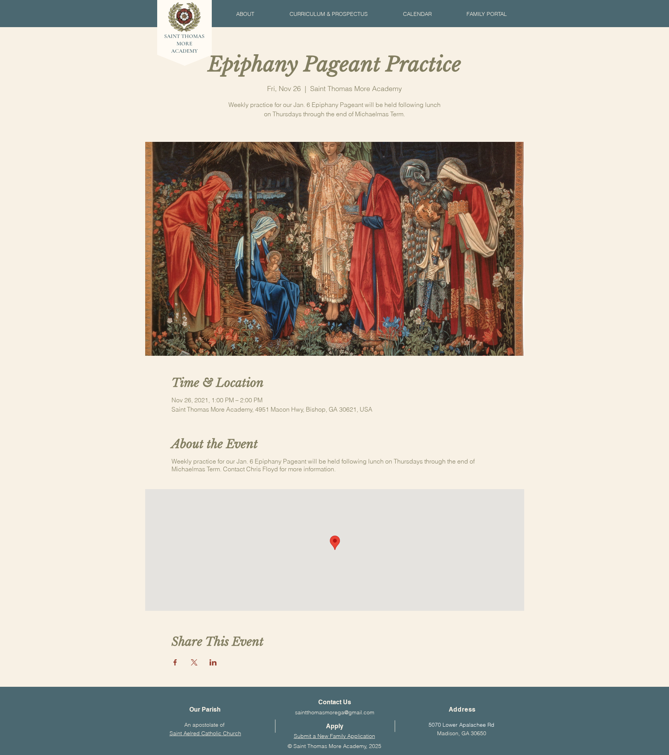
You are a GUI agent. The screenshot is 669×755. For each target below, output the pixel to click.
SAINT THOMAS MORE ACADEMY (184, 43)
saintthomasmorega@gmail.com (334, 712)
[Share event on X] (194, 662)
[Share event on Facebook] (175, 662)
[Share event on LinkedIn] (213, 662)
